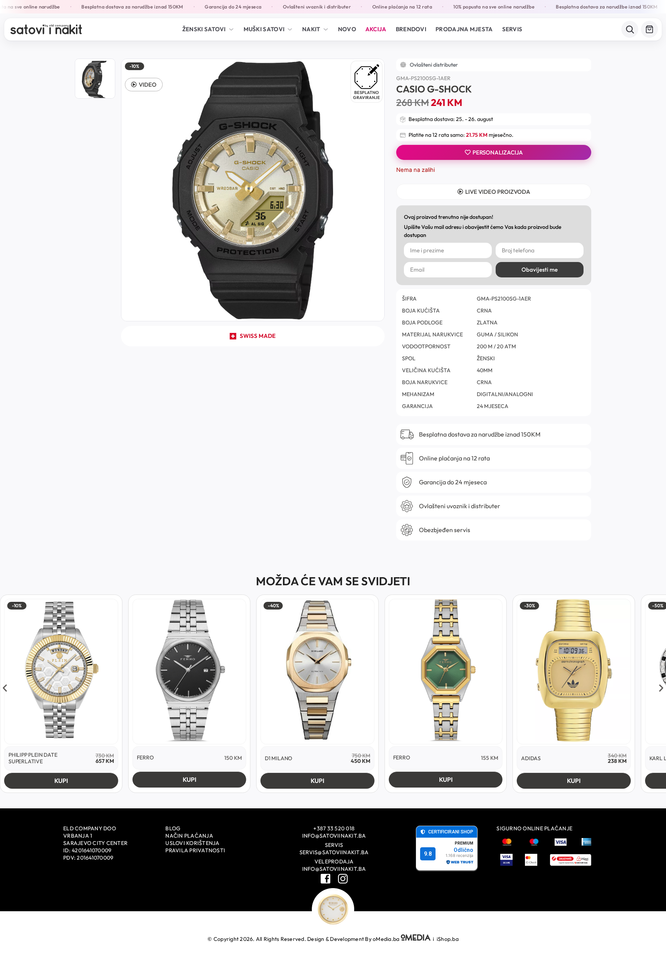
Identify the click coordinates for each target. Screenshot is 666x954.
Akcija (376, 29)
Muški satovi (264, 29)
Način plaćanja (189, 835)
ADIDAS (531, 758)
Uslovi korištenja (192, 843)
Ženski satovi (204, 29)
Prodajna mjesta (464, 29)
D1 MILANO (278, 758)
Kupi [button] (61, 780)
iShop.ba (448, 939)
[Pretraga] (629, 29)
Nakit (311, 29)
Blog (172, 828)
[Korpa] (649, 29)
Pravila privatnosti (195, 850)
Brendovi (411, 29)
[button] (144, 84)
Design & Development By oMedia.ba (354, 939)
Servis (512, 29)
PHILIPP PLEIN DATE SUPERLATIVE (32, 758)
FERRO (145, 757)
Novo (347, 29)
